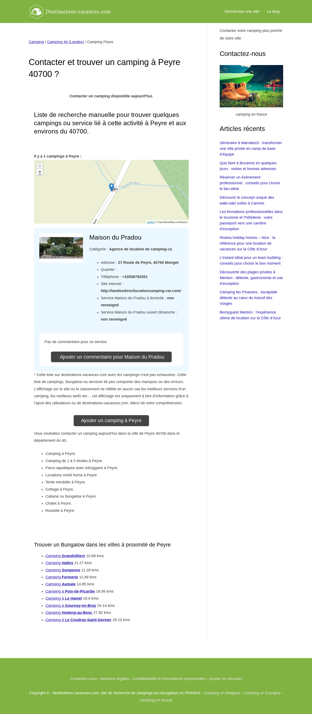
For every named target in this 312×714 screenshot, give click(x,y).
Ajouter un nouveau (225, 679)
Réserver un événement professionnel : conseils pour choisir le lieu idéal (250, 183)
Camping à (70, 591)
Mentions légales (114, 679)
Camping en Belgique (222, 693)
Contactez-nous (83, 679)
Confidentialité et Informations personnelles (169, 679)
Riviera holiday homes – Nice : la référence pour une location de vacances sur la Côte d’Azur (247, 243)
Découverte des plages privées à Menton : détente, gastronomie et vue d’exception (251, 278)
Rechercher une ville (242, 11)
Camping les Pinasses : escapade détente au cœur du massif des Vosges (248, 298)
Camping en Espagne (262, 693)
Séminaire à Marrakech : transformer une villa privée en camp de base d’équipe (251, 148)
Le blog (273, 11)
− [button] (39, 172)
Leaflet (150, 222)
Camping (36, 42)
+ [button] (39, 165)
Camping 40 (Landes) (65, 42)
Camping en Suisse (156, 700)
